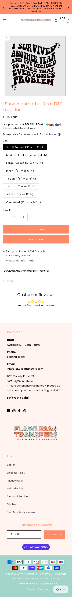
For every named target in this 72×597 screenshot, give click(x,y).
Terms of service (28, 583)
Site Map (12, 504)
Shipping (7, 128)
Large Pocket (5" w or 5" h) (24, 163)
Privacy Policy (15, 480)
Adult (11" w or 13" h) (20, 194)
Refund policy (33, 578)
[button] (4, 21)
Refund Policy (15, 488)
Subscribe (54, 534)
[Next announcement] (68, 7)
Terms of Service (17, 496)
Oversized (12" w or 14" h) (23, 202)
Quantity (8, 210)
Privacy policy (51, 578)
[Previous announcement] (4, 7)
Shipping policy (48, 583)
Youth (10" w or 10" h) (21, 186)
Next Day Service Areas (21, 512)
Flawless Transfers (25, 574)
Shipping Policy (16, 473)
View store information (21, 260)
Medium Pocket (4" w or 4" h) (26, 155)
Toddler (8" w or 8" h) (21, 178)
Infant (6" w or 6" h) (20, 171)
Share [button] (10, 281)
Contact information (38, 589)
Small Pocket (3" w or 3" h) (24, 147)
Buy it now (36, 239)
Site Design (45, 574)
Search (11, 465)
